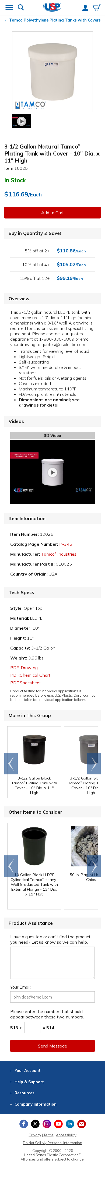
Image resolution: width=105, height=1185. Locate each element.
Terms (49, 1135)
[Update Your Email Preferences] (81, 1124)
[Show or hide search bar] (21, 8)
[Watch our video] (21, 121)
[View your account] (85, 8)
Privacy (35, 1135)
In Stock (15, 180)
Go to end (11, 763)
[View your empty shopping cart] (97, 8)
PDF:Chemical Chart (30, 675)
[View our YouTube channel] (58, 1124)
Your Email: (20, 987)
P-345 (65, 544)
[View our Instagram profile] (46, 1124)
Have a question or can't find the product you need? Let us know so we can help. (50, 939)
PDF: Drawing (24, 667)
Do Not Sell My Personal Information (52, 1143)
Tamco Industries (58, 554)
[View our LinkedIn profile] (70, 1124)
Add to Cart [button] (52, 212)
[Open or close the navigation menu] (9, 8)
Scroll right (94, 763)
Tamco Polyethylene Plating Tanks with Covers (55, 20)
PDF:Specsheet (25, 682)
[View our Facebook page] (23, 1124)
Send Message (52, 1046)
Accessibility (66, 1135)
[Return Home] (52, 8)
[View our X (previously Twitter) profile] (35, 1124)
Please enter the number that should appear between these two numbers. (47, 1014)
